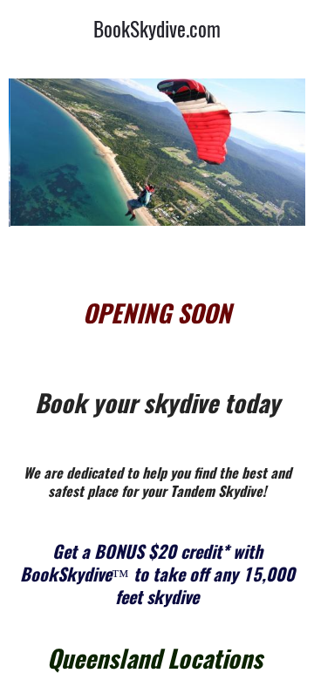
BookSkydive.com (157, 28)
